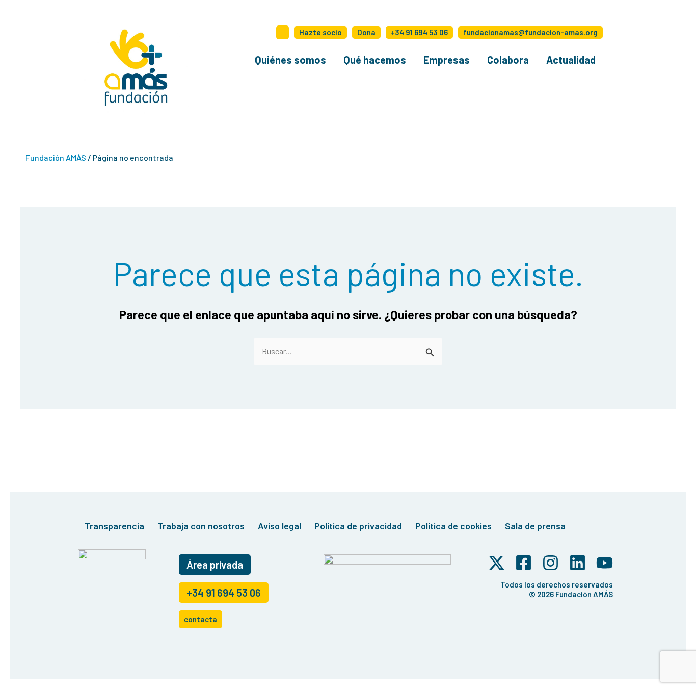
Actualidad (571, 60)
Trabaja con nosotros (201, 525)
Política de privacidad (358, 525)
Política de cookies (453, 525)
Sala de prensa (535, 525)
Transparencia (114, 525)
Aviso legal (279, 525)
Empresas (446, 60)
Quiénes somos (290, 60)
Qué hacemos (374, 60)
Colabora (508, 60)
